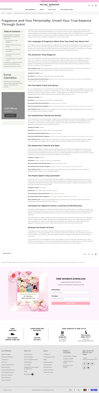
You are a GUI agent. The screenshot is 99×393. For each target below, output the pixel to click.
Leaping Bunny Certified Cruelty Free (31, 368)
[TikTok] (84, 367)
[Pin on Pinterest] (95, 254)
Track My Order (48, 372)
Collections (5, 359)
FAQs (45, 359)
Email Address (56, 289)
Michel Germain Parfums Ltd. (45, 390)
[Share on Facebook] (89, 254)
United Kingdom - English (68, 362)
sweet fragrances (39, 181)
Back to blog (7, 253)
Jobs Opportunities (49, 357)
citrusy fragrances (46, 90)
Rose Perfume (6, 367)
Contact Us (47, 354)
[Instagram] (92, 363)
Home (3, 13)
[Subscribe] (95, 358)
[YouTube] (88, 367)
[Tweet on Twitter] (92, 254)
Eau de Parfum (6, 377)
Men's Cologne (6, 354)
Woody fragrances (40, 122)
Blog (25, 371)
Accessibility (27, 374)
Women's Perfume (7, 357)
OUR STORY (52, 9)
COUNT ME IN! (71, 303)
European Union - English (68, 366)
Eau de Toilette (6, 380)
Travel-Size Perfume (8, 364)
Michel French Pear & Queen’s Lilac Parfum (62, 79)
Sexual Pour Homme (86, 106)
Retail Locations (28, 357)
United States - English (70, 356)
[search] (89, 5)
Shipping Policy (48, 362)
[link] (10, 115)
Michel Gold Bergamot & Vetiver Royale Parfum (63, 106)
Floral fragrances (37, 60)
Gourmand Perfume (8, 372)
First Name (55, 296)
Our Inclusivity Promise (31, 359)
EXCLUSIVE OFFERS (66, 9)
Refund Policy (48, 367)
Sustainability (28, 362)
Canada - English (68, 358)
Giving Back (27, 364)
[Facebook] (84, 363)
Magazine (9, 13)
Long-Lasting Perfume (8, 370)
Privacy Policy (48, 364)
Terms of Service (49, 370)
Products (4, 362)
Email (85, 358)
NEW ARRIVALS (30, 9)
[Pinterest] (88, 363)
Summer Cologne (7, 375)
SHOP (42, 9)
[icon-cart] (95, 5)
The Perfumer (28, 354)
